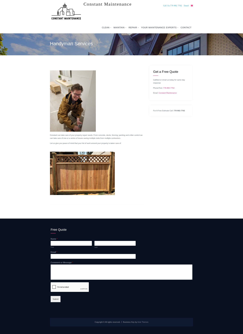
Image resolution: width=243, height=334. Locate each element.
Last (96, 247)
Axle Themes (142, 322)
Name (54, 239)
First (52, 247)
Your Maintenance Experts (159, 27)
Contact (186, 27)
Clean (105, 27)
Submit (55, 299)
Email (54, 252)
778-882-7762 (169, 88)
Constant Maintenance (108, 4)
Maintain (119, 27)
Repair (133, 27)
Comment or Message (62, 262)
